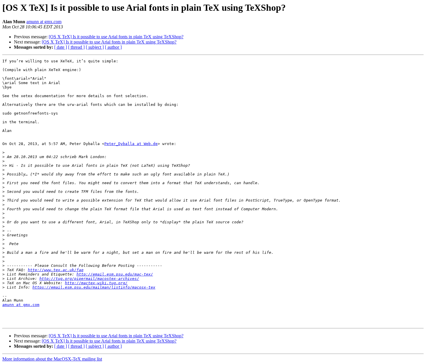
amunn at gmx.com (43, 21)
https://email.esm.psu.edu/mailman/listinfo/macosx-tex (93, 287)
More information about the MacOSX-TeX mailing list (52, 358)
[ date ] (60, 47)
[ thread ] (76, 47)
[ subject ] (95, 47)
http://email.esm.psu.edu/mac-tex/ (115, 274)
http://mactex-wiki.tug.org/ (96, 283)
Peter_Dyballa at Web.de (131, 144)
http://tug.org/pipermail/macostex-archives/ (89, 278)
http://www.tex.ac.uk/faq (55, 270)
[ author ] (113, 47)
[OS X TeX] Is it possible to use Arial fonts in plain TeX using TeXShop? (116, 36)
